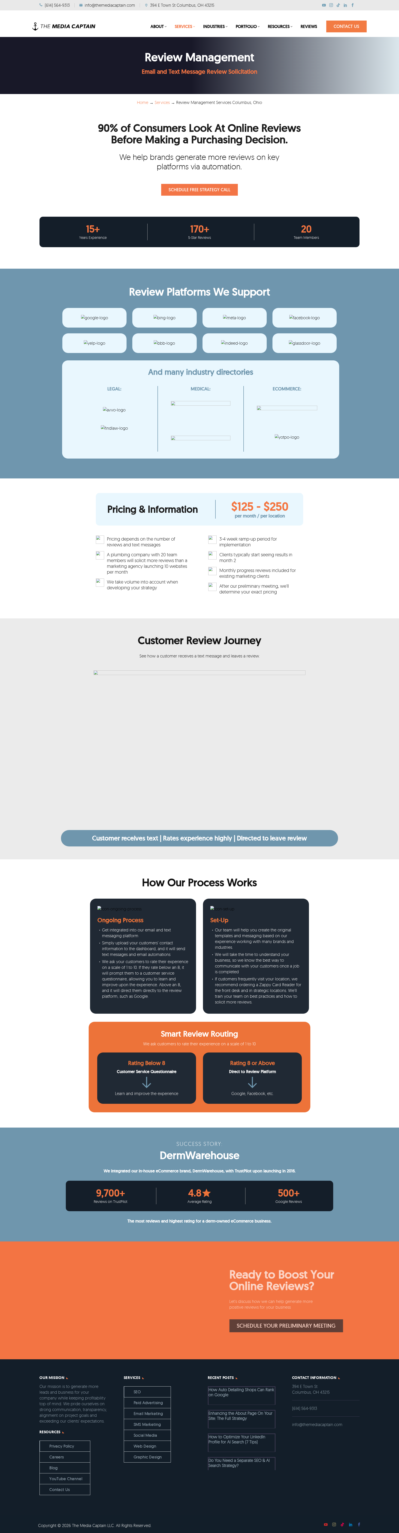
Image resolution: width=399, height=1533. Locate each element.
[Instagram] (331, 5)
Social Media (145, 1435)
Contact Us (59, 1489)
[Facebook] (352, 5)
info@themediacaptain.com (317, 1424)
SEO (137, 1391)
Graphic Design (148, 1456)
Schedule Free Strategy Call (199, 189)
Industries (214, 26)
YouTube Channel (65, 1478)
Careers (56, 1456)
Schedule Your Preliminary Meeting (236, 1325)
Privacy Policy (61, 1446)
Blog (53, 1467)
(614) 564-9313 (304, 1408)
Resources (279, 26)
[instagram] (334, 1524)
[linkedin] (351, 1524)
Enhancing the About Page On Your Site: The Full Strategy (240, 1416)
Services (183, 26)
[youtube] (326, 1524)
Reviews (309, 26)
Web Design (145, 1446)
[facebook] (359, 1524)
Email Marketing (148, 1413)
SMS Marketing (147, 1424)
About (157, 26)
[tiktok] (342, 1524)
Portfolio (246, 26)
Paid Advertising (148, 1402)
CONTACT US (346, 26)
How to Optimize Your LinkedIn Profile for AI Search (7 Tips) (237, 1439)
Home (142, 102)
